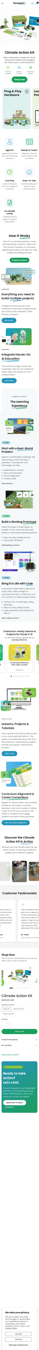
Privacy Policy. (11, 1328)
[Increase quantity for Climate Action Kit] (10, 1023)
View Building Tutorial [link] (10, 545)
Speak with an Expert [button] (14, 1103)
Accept (18, 1334)
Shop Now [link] (9, 1107)
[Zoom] (30, 967)
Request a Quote (19, 260)
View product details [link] (10, 1055)
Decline (18, 1339)
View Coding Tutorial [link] (10, 618)
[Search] (32, 3)
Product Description (10, 1040)
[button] (9, 320)
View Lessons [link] (7, 483)
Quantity (5, 1019)
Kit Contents (7, 1045)
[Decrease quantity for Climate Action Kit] (3, 1023)
